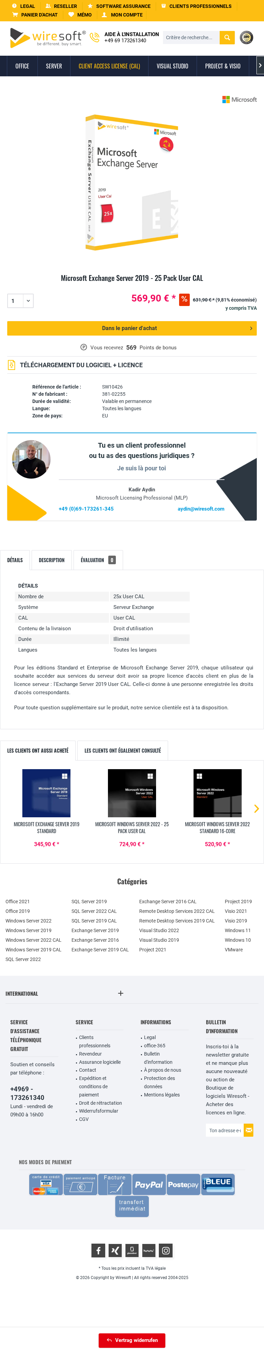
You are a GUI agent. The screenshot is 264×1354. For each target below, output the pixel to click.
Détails (15, 560)
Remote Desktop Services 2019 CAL (177, 921)
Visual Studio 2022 (159, 930)
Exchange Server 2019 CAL (100, 949)
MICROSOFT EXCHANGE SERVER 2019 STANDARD (46, 827)
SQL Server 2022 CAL (94, 911)
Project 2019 (238, 901)
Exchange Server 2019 (95, 930)
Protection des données (159, 1082)
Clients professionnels (94, 1041)
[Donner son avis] (132, 285)
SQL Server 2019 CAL (94, 921)
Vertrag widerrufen (136, 1340)
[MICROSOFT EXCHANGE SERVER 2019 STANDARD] (46, 793)
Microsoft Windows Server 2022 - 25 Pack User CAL (132, 827)
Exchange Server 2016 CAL (168, 901)
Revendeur (90, 1054)
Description (52, 560)
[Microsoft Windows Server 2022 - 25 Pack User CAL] (132, 793)
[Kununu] (149, 1250)
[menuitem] (35, 15)
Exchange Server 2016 (95, 940)
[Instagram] (166, 1250)
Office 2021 (18, 901)
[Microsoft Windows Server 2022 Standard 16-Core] (217, 793)
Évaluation (97, 560)
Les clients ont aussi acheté (37, 750)
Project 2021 (152, 949)
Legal (150, 1037)
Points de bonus (158, 348)
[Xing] (115, 1250)
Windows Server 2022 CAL (34, 940)
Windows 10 (238, 940)
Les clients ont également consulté (123, 750)
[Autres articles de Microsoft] (239, 99)
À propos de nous (162, 1070)
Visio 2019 (236, 921)
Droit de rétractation (100, 1103)
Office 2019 (18, 911)
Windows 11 (238, 930)
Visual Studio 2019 (159, 940)
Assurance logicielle (100, 1062)
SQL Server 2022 (23, 959)
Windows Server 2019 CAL (34, 949)
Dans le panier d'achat (129, 328)
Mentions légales (162, 1095)
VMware (234, 949)
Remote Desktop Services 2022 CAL (177, 911)
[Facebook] (98, 1250)
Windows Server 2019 (29, 930)
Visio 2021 (236, 911)
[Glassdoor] (132, 1250)
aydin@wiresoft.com (201, 509)
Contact (87, 1070)
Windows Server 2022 (29, 921)
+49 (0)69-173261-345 (86, 509)
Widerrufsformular (98, 1111)
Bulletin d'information (158, 1058)
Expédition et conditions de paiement (93, 1086)
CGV (84, 1119)
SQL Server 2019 (89, 901)
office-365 (154, 1045)
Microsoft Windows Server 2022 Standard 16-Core (217, 827)
